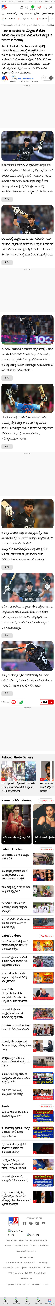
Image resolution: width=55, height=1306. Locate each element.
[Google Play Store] (17, 1233)
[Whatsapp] (31, 7)
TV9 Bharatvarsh (14, 1263)
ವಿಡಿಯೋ (43, 19)
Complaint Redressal (26, 1251)
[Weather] (21, 7)
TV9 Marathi (29, 1263)
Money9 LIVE (27, 1278)
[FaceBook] (24, 1223)
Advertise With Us (38, 1241)
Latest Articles (12, 849)
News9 (4, 1)
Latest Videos (11, 936)
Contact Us (11, 1241)
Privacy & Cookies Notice (16, 1246)
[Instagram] (37, 1223)
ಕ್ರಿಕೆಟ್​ (36, 13)
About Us (23, 1241)
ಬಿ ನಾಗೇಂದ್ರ (10, 19)
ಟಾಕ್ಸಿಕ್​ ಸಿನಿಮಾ (27, 19)
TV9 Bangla (7, 1268)
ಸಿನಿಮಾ (28, 13)
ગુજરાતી (38, 1)
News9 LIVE (39, 1273)
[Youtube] (13, 702)
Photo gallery (21, 25)
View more (45, 850)
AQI (26, 8)
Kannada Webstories (16, 800)
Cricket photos (37, 25)
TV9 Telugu (42, 1263)
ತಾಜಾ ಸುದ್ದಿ (11, 13)
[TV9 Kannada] (4, 7)
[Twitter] (31, 1223)
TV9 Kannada (7, 25)
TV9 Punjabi (34, 1268)
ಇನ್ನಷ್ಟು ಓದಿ (45, 801)
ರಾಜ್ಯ (20, 13)
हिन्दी (12, 1)
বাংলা (47, 1)
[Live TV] (38, 7)
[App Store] (35, 1236)
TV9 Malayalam (15, 1273)
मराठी (29, 1)
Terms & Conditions (39, 1246)
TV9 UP (28, 1273)
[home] (3, 13)
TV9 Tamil (46, 1268)
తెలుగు (21, 1)
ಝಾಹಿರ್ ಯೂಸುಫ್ (25, 79)
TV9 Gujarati (21, 1268)
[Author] (4, 79)
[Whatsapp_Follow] (21, 702)
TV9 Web (13, 76)
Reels (5, 1106)
